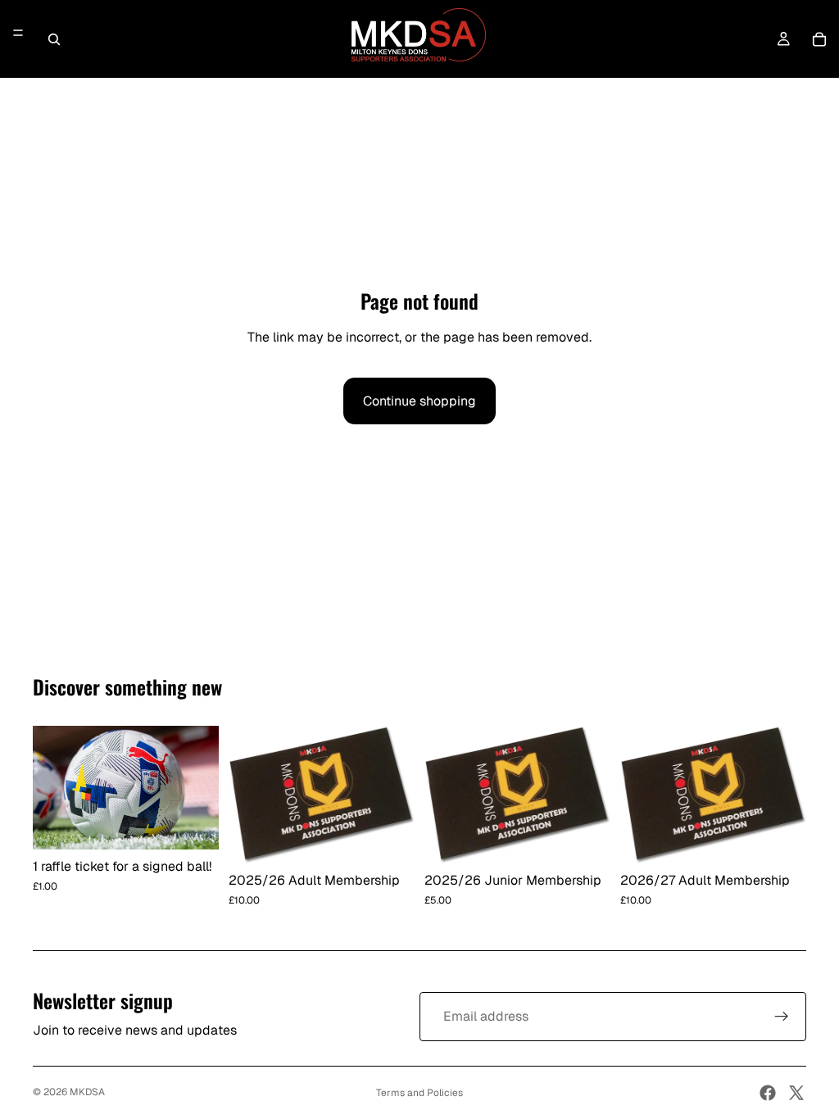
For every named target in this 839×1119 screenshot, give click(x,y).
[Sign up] (781, 1016)
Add (207, 824)
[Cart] (819, 39)
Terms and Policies (419, 1092)
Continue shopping (419, 401)
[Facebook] (768, 1093)
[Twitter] (796, 1093)
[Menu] (18, 33)
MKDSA (87, 1092)
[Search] (54, 39)
